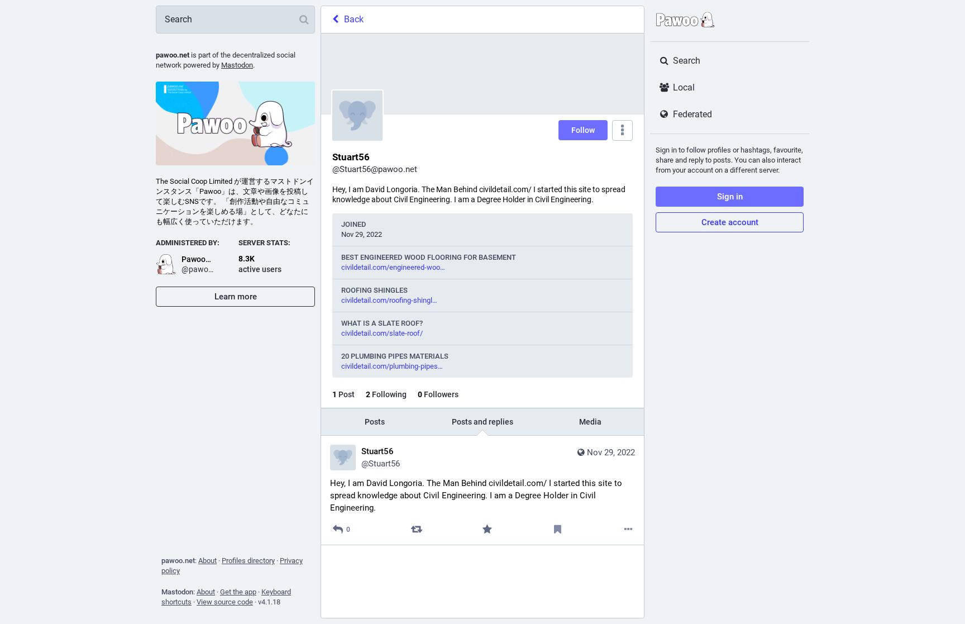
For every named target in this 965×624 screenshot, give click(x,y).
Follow (583, 130)
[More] (628, 529)
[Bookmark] (557, 529)
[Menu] (622, 130)
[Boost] (416, 529)
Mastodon (237, 65)
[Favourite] (487, 529)
